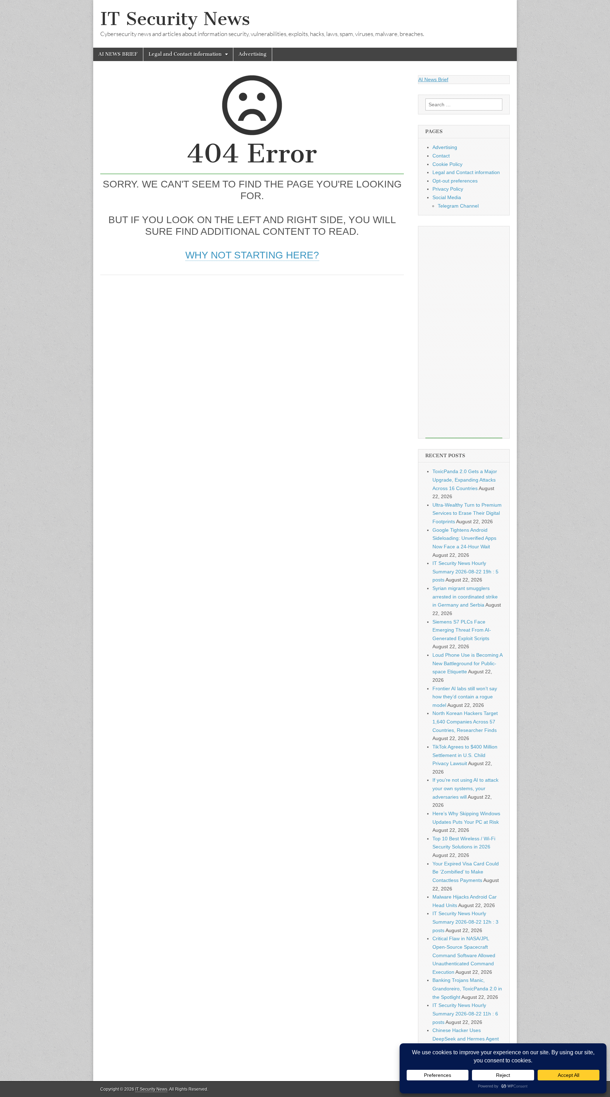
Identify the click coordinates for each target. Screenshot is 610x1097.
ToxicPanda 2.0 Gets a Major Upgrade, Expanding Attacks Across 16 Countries (464, 480)
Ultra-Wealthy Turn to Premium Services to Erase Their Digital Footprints (467, 513)
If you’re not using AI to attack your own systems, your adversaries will (465, 788)
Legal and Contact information (185, 54)
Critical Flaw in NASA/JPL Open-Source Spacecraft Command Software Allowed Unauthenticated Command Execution (463, 955)
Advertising (253, 54)
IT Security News (175, 19)
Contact (441, 156)
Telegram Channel (458, 206)
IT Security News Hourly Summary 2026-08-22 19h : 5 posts (465, 571)
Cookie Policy (447, 164)
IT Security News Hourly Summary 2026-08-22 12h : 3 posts (465, 922)
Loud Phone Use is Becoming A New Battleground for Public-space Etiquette (467, 663)
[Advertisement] (252, 335)
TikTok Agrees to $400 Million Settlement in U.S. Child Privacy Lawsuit (464, 755)
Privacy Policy (447, 189)
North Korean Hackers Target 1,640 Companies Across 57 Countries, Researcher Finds (465, 721)
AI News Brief (433, 79)
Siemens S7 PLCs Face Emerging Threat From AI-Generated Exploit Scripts (461, 630)
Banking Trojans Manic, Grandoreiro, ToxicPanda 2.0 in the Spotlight (467, 988)
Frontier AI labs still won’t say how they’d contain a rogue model (464, 697)
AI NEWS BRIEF (118, 54)
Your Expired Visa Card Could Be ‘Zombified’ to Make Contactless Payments (465, 872)
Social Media (446, 197)
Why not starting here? (252, 255)
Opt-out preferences (455, 181)
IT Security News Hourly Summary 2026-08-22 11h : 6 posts (465, 1013)
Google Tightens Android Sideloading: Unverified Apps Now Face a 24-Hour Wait (464, 538)
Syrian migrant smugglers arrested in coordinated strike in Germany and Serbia (465, 596)
